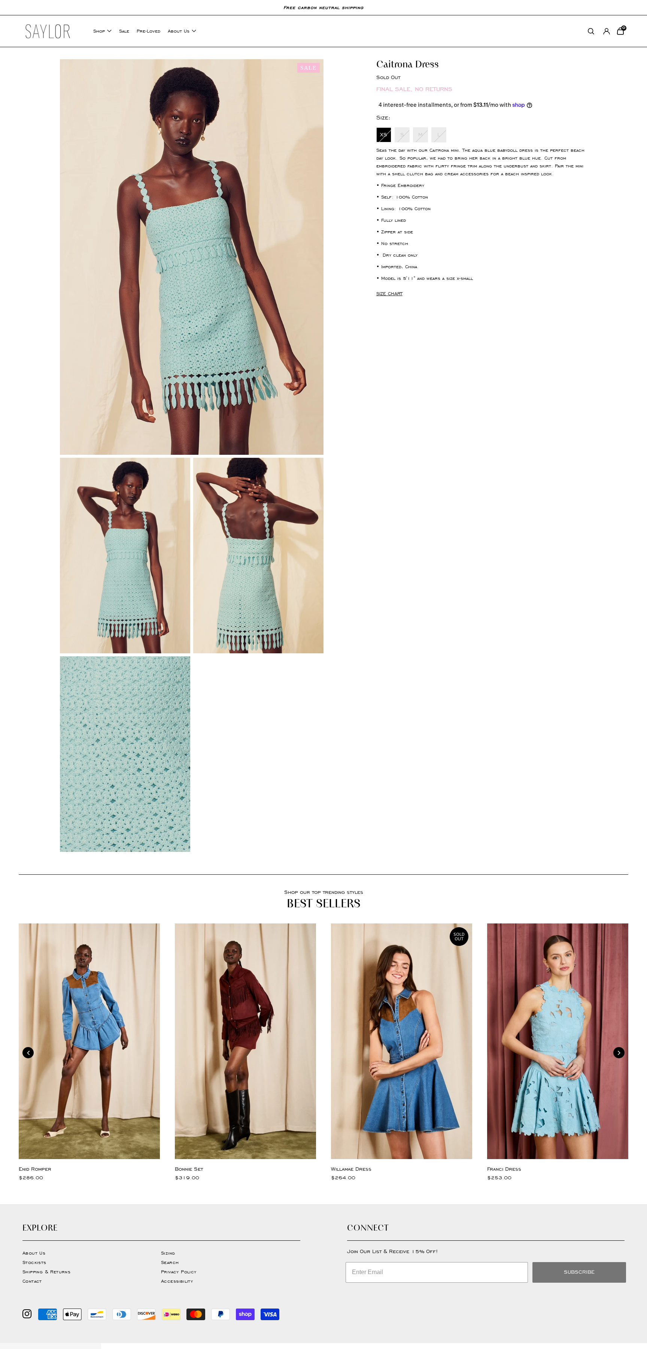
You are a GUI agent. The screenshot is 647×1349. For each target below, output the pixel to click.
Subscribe (579, 1272)
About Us (178, 31)
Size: (383, 117)
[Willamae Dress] (401, 1041)
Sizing (168, 1253)
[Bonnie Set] (245, 1041)
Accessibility (177, 1281)
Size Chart (389, 293)
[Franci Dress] (557, 1041)
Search (170, 1262)
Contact (32, 1281)
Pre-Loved (148, 31)
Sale (124, 31)
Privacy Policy (179, 1271)
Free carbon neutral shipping (323, 7)
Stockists (34, 1262)
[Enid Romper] (89, 1041)
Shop (99, 31)
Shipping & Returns (46, 1271)
